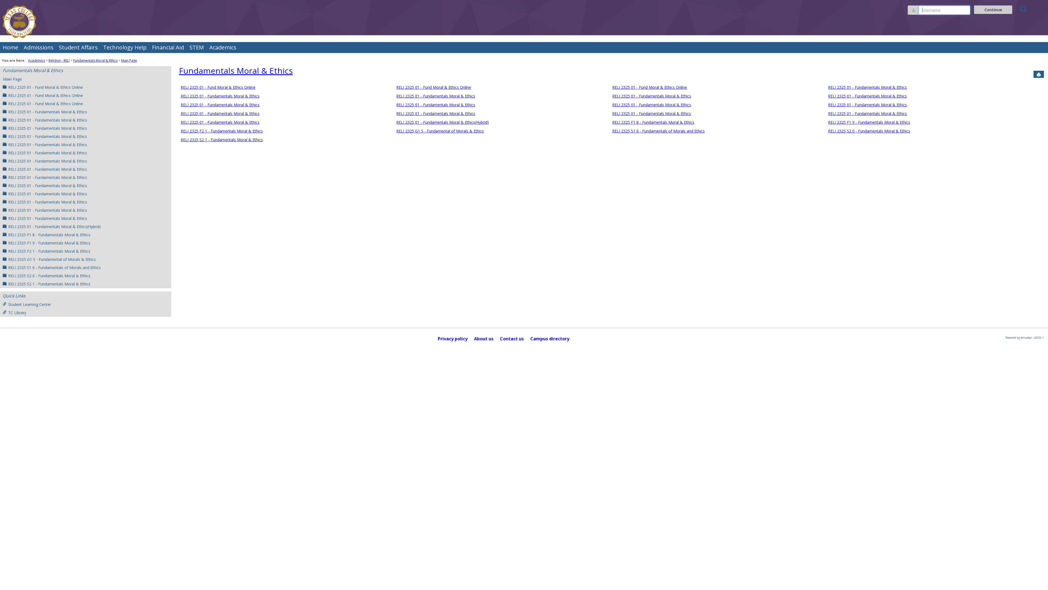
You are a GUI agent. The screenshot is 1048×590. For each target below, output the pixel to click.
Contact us (512, 339)
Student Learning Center (29, 304)
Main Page (129, 60)
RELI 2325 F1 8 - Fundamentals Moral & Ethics (49, 234)
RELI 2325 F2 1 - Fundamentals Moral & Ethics (49, 251)
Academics (222, 47)
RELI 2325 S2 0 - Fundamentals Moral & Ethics (49, 275)
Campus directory (549, 339)
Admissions (38, 47)
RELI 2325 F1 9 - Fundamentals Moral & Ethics (49, 243)
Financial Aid (168, 47)
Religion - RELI (59, 60)
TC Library (17, 312)
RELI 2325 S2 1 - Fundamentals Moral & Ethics (49, 284)
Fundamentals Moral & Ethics (95, 60)
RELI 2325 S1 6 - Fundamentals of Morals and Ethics (54, 267)
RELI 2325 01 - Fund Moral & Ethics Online (45, 87)
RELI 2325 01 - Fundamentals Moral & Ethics (47, 111)
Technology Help (125, 47)
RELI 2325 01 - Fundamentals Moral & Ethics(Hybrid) (54, 226)
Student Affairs (78, 47)
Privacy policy (453, 339)
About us (483, 339)
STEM (196, 47)
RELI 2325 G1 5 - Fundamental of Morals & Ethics (52, 259)
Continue (993, 9)
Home (10, 47)
